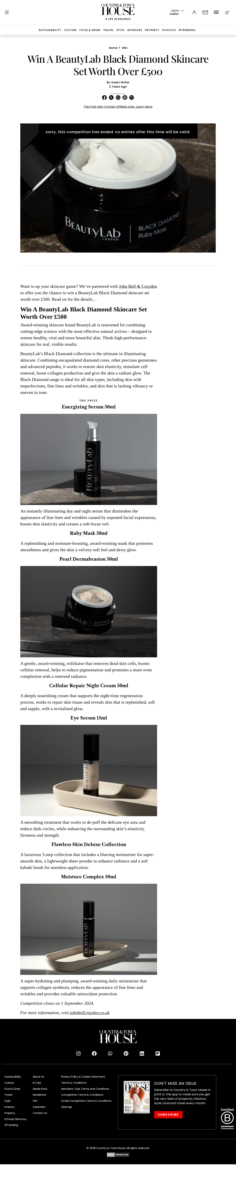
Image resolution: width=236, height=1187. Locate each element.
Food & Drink (89, 30)
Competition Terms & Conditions (82, 1094)
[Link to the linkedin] (142, 1054)
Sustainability (50, 30)
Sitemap (66, 1107)
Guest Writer (120, 82)
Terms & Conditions (73, 1082)
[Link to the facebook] (94, 1054)
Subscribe (39, 1107)
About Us (38, 1076)
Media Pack (40, 1089)
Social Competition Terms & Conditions (86, 1101)
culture (70, 30)
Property (152, 30)
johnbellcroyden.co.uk (90, 1012)
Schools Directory (15, 1119)
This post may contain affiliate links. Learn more (118, 107)
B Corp (37, 1082)
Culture (9, 1082)
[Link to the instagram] (78, 1054)
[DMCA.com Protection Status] (118, 1154)
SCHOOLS (169, 30)
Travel (108, 30)
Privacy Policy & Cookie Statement (83, 1076)
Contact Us (40, 1113)
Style (120, 30)
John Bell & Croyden (138, 286)
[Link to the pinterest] (126, 1054)
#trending (187, 30)
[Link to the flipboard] (158, 1054)
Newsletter (39, 1094)
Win (35, 1101)
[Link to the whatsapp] (110, 1054)
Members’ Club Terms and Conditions (85, 1089)
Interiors (134, 30)
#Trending (11, 1125)
